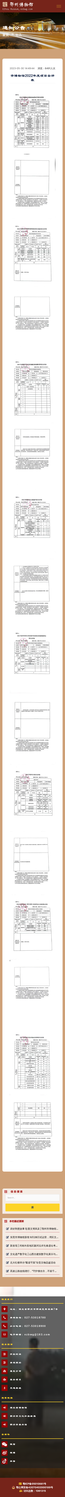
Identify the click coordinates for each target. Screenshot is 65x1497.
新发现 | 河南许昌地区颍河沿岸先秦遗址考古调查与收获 (34, 1245)
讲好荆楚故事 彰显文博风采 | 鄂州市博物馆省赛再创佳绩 (34, 1228)
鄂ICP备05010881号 (34, 1483)
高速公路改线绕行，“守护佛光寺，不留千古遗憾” (34, 1271)
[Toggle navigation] (58, 6)
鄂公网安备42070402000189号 (34, 1487)
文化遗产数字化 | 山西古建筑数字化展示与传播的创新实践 (34, 1254)
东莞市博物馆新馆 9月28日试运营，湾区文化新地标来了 (34, 1237)
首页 (5, 35)
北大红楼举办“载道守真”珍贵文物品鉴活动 (32, 1262)
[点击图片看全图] (32, 624)
